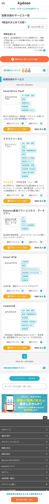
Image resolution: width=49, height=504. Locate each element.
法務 (23, 147)
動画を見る (6, 448)
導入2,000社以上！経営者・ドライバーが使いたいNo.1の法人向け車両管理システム (23, 117)
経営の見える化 (27, 325)
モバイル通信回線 (28, 225)
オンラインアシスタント (30, 269)
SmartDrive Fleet (13, 91)
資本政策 (25, 318)
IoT (23, 218)
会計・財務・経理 (28, 143)
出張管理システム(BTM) (31, 273)
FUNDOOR (9, 306)
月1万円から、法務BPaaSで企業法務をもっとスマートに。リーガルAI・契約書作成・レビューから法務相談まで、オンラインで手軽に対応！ (23, 188)
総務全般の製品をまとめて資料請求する (24, 494)
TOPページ (6, 429)
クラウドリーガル (12, 138)
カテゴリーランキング (10, 441)
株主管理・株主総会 (29, 169)
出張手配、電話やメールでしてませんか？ (21, 286)
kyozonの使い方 (37, 27)
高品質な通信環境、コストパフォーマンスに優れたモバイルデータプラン (23, 236)
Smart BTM (9, 257)
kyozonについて (8, 466)
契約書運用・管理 (28, 165)
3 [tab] (28, 414)
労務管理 (25, 276)
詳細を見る (38, 129)
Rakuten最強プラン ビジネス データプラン (24, 212)
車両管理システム (28, 110)
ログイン (5, 472)
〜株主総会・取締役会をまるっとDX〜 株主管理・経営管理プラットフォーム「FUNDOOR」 (23, 336)
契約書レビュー (27, 161)
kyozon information (11, 460)
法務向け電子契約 (28, 173)
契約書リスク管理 (28, 158)
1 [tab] (21, 414)
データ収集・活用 (28, 95)
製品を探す (6, 435)
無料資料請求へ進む (24, 499)
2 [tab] (24, 414)
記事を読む (6, 454)
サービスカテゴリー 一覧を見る (23, 378)
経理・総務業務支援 (29, 151)
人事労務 (25, 262)
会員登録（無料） (9, 478)
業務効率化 (25, 103)
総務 (23, 99)
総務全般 (25, 106)
